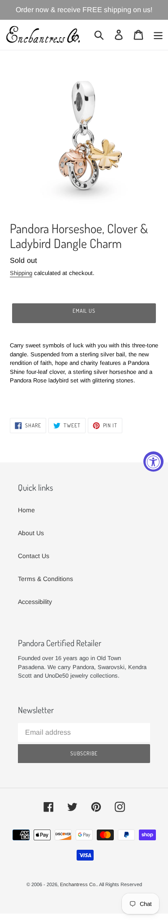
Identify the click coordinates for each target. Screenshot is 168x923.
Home (26, 510)
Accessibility (35, 601)
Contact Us (33, 555)
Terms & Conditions (45, 578)
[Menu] (158, 34)
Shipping (21, 273)
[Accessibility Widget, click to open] (153, 462)
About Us (31, 533)
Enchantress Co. (78, 884)
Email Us (84, 310)
